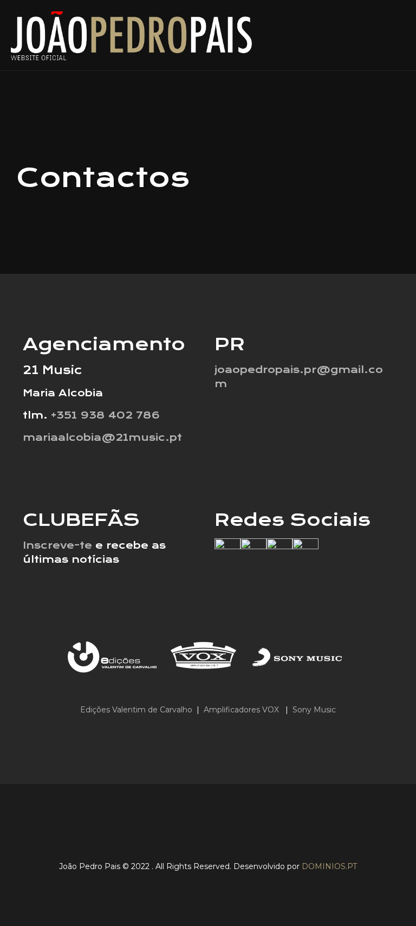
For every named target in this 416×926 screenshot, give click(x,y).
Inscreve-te (57, 545)
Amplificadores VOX (241, 710)
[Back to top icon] (208, 839)
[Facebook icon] (183, 885)
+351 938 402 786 (105, 415)
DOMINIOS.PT (329, 866)
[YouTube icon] (216, 885)
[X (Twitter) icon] (199, 885)
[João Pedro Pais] (131, 35)
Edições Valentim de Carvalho (137, 710)
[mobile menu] (398, 35)
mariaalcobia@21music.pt (102, 437)
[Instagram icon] (233, 885)
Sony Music (314, 710)
